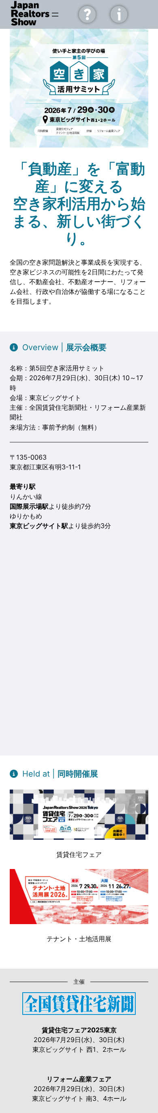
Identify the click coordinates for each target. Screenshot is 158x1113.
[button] (58, 347)
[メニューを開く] (55, 14)
